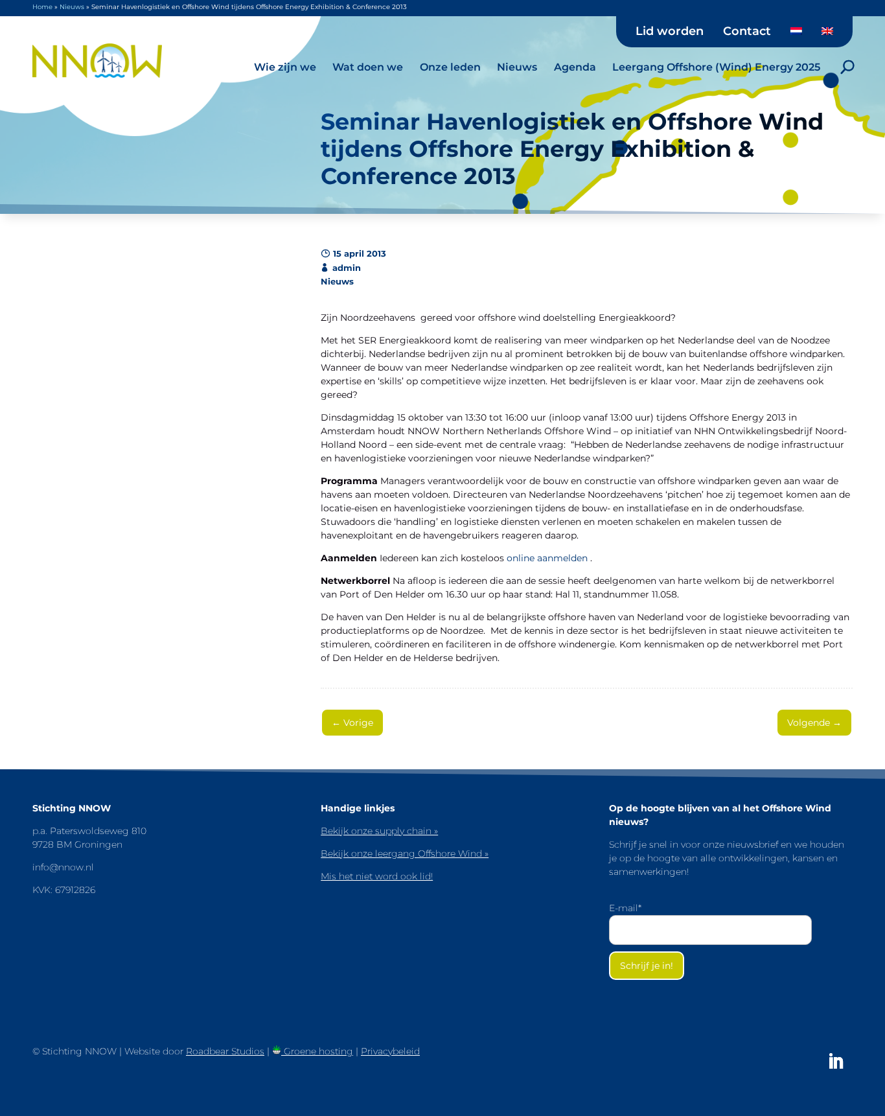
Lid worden (670, 31)
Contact (747, 31)
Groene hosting (317, 1051)
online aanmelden (548, 558)
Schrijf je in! (646, 965)
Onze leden (450, 66)
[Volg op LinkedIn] (836, 1061)
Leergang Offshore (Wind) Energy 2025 (716, 66)
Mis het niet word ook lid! (377, 876)
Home (42, 7)
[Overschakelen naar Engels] (827, 35)
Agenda (575, 66)
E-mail (625, 908)
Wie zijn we (285, 66)
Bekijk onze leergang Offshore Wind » (404, 853)
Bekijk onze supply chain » (379, 831)
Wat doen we (367, 66)
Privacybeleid (390, 1051)
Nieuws (517, 66)
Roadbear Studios (225, 1051)
